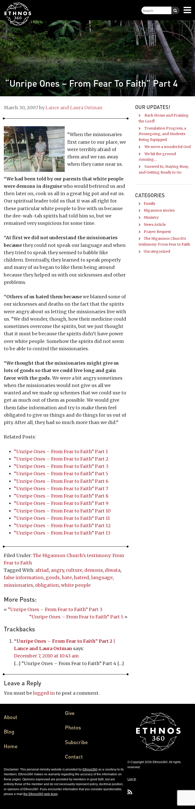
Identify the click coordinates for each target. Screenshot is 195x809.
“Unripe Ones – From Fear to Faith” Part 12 (62, 525)
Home (11, 746)
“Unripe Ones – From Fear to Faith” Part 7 (61, 488)
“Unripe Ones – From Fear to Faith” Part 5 (61, 473)
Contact (74, 756)
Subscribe (76, 742)
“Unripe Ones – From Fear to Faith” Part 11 (62, 518)
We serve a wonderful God (167, 146)
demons (93, 570)
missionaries (18, 585)
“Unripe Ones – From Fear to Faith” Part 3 (61, 466)
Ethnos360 (90, 769)
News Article (155, 224)
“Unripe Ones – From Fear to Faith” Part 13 (62, 533)
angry (57, 570)
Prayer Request (157, 231)
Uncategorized (157, 251)
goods (53, 577)
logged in (44, 693)
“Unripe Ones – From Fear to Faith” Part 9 (61, 503)
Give (70, 713)
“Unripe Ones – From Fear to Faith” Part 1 (61, 451)
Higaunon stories (159, 210)
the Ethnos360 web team (40, 794)
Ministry (151, 217)
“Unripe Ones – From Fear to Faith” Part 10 (62, 511)
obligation (47, 585)
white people (76, 585)
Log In (131, 779)
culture (74, 570)
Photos (73, 727)
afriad (42, 570)
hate (67, 577)
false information (24, 577)
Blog (9, 731)
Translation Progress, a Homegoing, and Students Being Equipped (162, 134)
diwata (112, 570)
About (10, 717)
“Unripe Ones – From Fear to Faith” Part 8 (61, 496)
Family (149, 203)
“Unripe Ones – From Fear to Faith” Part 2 (61, 459)
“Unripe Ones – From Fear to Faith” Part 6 (61, 481)
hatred (81, 577)
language (102, 577)
